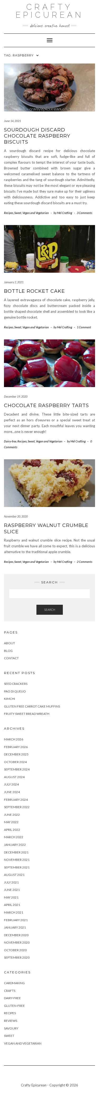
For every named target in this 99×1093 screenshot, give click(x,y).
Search (49, 609)
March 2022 (13, 837)
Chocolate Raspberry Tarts (46, 405)
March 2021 (13, 912)
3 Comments (84, 212)
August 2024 (14, 777)
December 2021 (16, 852)
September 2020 (17, 957)
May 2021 (11, 897)
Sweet (17, 212)
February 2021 (16, 920)
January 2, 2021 (13, 282)
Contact (11, 658)
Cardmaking (14, 983)
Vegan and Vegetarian (35, 212)
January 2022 (15, 845)
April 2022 (12, 830)
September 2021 (17, 867)
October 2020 (15, 950)
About (9, 643)
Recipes (8, 212)
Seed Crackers (15, 684)
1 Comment (84, 327)
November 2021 (17, 860)
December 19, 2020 (15, 396)
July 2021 (11, 882)
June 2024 (12, 792)
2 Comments (84, 561)
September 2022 (17, 807)
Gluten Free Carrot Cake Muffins (32, 706)
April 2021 (12, 905)
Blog (8, 651)
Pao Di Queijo (15, 691)
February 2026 (16, 747)
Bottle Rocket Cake (34, 291)
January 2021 (15, 927)
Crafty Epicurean (50, 10)
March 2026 (13, 739)
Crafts (9, 991)
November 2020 (17, 942)
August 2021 (14, 875)
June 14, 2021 (12, 121)
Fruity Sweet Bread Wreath (26, 714)
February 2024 (16, 800)
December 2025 (16, 754)
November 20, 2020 (16, 516)
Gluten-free (14, 1006)
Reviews (10, 1021)
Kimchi (9, 699)
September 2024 (17, 769)
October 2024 (15, 762)
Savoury (11, 1028)
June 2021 (12, 890)
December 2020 (16, 935)
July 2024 (11, 784)
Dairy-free (10, 441)
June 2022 (12, 815)
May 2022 (11, 822)
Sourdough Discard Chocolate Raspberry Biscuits (37, 136)
